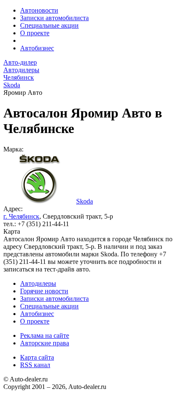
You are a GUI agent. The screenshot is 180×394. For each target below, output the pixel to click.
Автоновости (39, 10)
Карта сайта (37, 357)
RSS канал (35, 364)
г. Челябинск (21, 216)
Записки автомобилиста (54, 17)
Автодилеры (38, 283)
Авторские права (44, 343)
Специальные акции (49, 25)
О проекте (34, 33)
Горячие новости (44, 291)
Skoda (84, 201)
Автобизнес (37, 48)
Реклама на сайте (44, 335)
